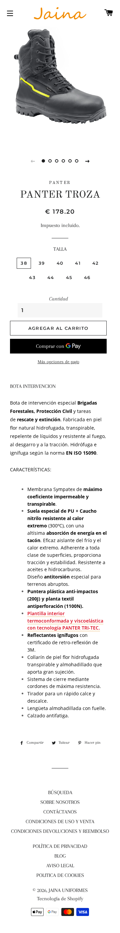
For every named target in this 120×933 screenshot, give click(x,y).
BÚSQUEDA (60, 792)
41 (78, 263)
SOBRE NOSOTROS (60, 802)
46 (87, 277)
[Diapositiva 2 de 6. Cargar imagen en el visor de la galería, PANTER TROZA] (50, 161)
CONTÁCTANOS (60, 812)
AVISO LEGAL (60, 866)
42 (95, 263)
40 (60, 263)
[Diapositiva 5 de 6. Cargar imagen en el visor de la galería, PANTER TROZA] (70, 161)
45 (69, 277)
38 (24, 263)
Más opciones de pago (58, 361)
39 (42, 263)
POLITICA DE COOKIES (60, 875)
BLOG (60, 856)
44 (50, 277)
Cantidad (58, 299)
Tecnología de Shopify (60, 899)
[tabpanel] (60, 85)
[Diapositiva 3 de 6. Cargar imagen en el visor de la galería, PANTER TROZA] (56, 161)
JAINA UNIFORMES (68, 890)
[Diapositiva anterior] (32, 161)
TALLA (60, 249)
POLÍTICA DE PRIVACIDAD (60, 846)
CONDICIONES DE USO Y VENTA (60, 822)
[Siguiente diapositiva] (87, 161)
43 (32, 277)
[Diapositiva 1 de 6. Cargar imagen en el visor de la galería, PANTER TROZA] (43, 161)
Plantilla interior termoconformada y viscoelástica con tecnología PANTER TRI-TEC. (65, 620)
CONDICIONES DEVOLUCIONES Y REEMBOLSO (60, 831)
